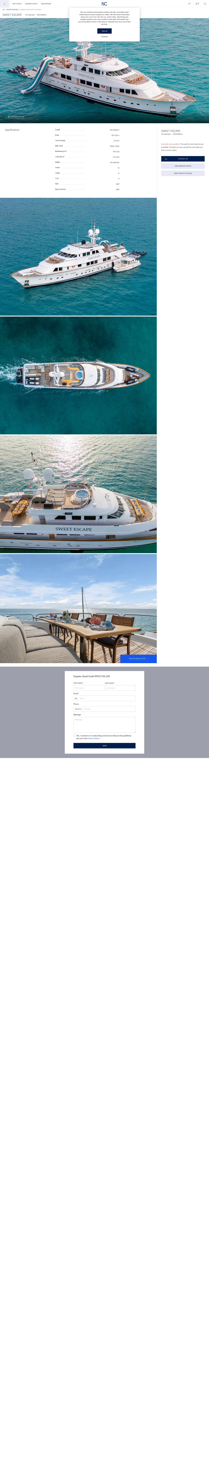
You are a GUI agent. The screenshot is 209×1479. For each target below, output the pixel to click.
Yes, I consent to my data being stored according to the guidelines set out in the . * (103, 737)
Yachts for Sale (12, 9)
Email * (76, 693)
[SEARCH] (205, 4)
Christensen (30, 15)
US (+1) (78, 709)
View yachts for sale (183, 173)
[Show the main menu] (4, 4)
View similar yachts (183, 166)
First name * (78, 683)
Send (105, 746)
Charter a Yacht (31, 4)
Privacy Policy (93, 738)
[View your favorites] (189, 4)
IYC (4, 9)
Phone (76, 704)
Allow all (104, 31)
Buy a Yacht (17, 4)
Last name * (110, 683)
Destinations (46, 4)
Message (77, 714)
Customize (104, 36)
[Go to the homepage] (104, 4)
